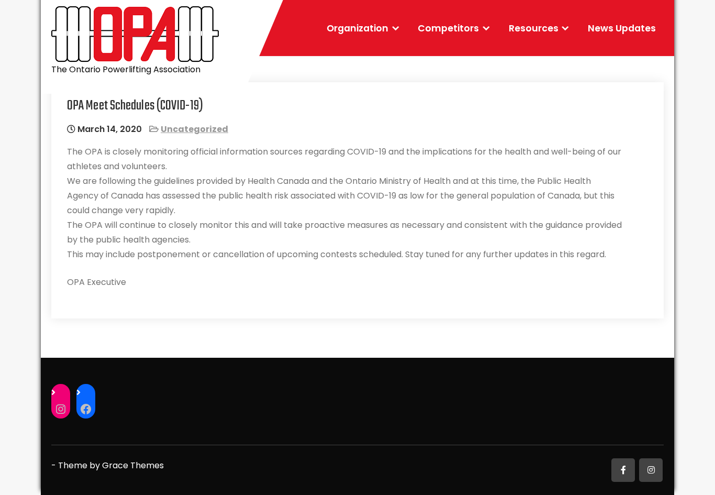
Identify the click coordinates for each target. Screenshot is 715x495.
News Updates (622, 28)
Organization (357, 28)
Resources (533, 28)
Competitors (448, 28)
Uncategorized (194, 129)
